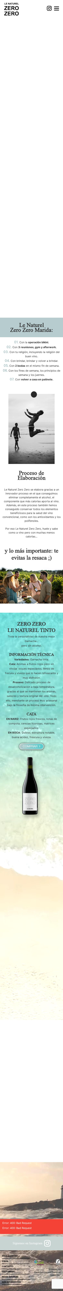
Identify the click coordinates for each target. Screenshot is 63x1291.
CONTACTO (7, 1266)
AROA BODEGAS (10, 1256)
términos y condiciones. (22, 1143)
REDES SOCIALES (10, 1277)
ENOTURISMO (8, 1271)
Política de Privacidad (37, 1140)
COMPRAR (30, 746)
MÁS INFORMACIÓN (11, 1282)
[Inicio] (11, 10)
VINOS (5, 1261)
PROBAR (31, 143)
